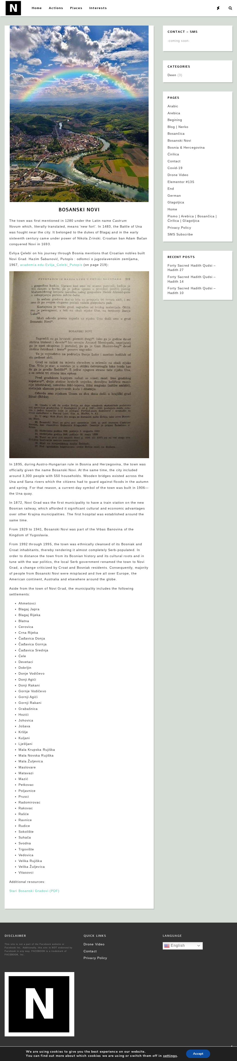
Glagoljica (176, 202)
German (174, 195)
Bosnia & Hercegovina (186, 147)
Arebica (174, 113)
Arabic (173, 106)
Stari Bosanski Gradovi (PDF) (34, 891)
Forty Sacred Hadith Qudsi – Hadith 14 (192, 279)
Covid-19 (175, 168)
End (171, 188)
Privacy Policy (179, 227)
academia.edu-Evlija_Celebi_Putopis (51, 265)
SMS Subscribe (180, 234)
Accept (198, 1053)
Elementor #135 (181, 182)
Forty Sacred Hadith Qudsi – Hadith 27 (192, 268)
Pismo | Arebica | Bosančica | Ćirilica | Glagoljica (192, 218)
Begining (175, 120)
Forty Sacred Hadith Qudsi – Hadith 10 (192, 290)
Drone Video (178, 175)
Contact (174, 161)
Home (172, 209)
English (177, 945)
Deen (172, 75)
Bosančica (176, 133)
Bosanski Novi (179, 140)
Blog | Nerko (178, 127)
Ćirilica (173, 154)
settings (170, 1056)
